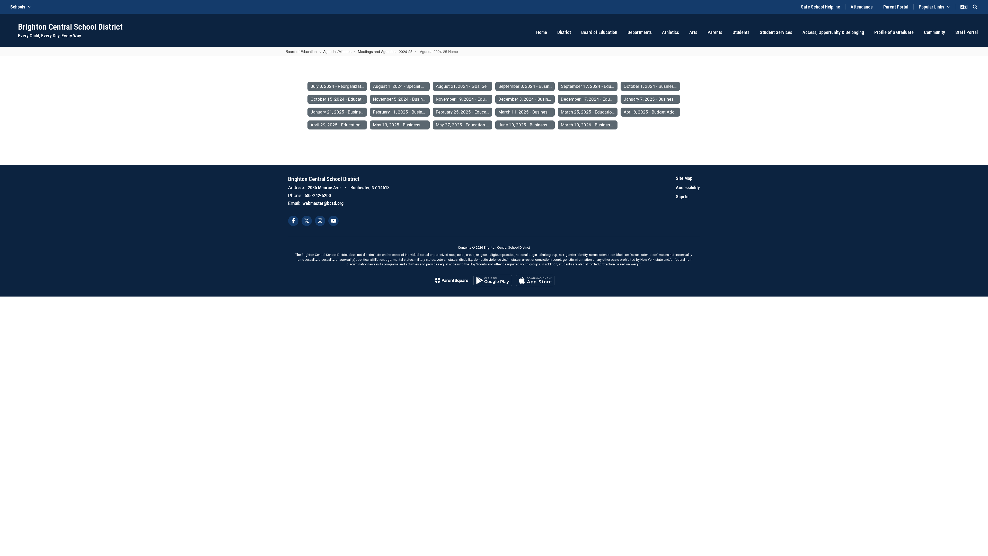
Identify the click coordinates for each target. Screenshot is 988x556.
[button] (20, 7)
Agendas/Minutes (337, 51)
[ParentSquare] (452, 280)
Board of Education (301, 51)
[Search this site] (975, 7)
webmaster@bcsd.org (323, 203)
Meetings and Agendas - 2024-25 (385, 51)
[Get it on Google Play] (492, 280)
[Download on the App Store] (535, 280)
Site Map (684, 178)
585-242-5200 (318, 195)
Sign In (682, 196)
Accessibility (688, 187)
